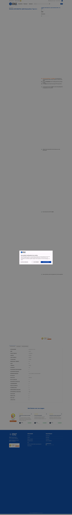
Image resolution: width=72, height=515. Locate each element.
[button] (24, 262)
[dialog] (36, 257)
